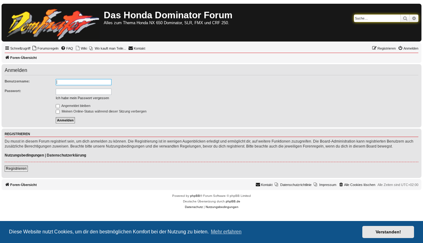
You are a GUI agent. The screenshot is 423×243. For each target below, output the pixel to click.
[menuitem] (45, 48)
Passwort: (13, 91)
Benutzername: (17, 81)
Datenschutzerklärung (66, 155)
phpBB (195, 195)
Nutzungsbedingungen (24, 155)
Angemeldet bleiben (75, 106)
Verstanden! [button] (388, 231)
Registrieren (16, 168)
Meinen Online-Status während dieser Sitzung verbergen (103, 111)
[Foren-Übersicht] (53, 22)
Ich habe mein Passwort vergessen (82, 98)
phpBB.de (233, 201)
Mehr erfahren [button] (226, 231)
